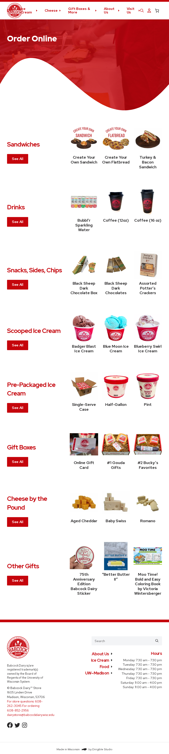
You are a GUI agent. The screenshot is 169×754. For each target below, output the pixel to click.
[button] (142, 10)
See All (17, 158)
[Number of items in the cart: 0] (157, 11)
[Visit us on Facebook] (10, 725)
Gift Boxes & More (79, 10)
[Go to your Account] (149, 11)
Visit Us (130, 10)
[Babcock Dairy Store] (14, 10)
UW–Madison (97, 673)
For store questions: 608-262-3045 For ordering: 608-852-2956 (25, 705)
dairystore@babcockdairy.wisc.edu (30, 715)
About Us (109, 10)
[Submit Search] (157, 641)
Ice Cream (26, 10)
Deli (10, 10)
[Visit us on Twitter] (17, 725)
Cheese (51, 10)
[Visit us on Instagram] (25, 725)
